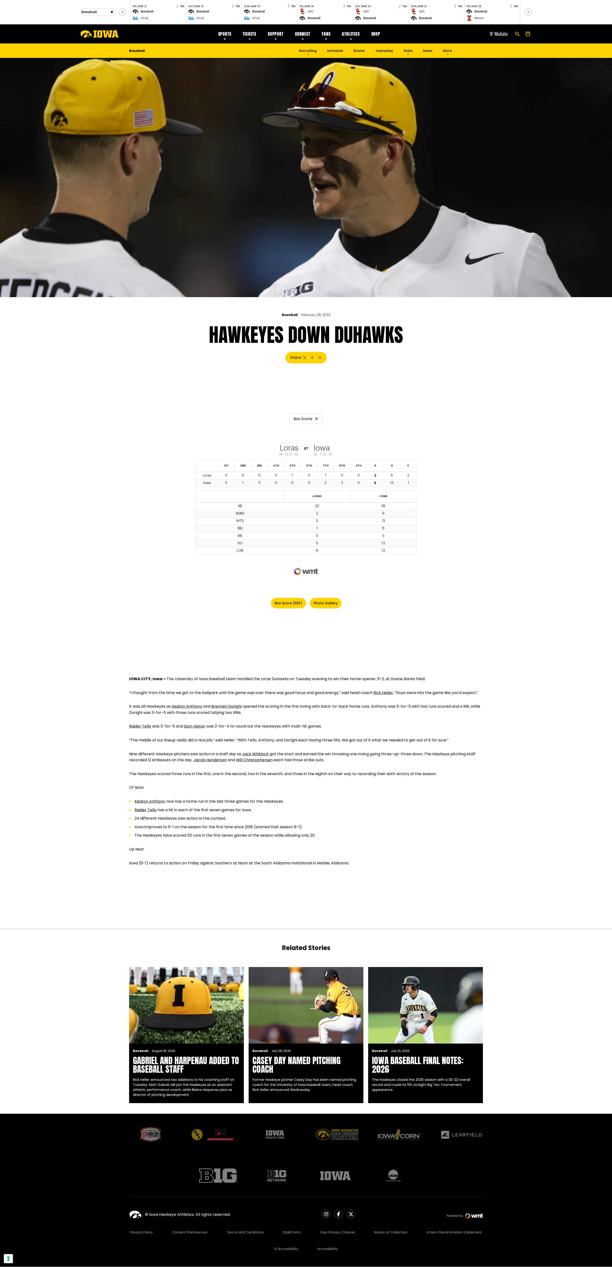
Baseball (290, 314)
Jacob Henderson (210, 760)
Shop (375, 34)
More (447, 50)
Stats (408, 50)
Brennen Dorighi (226, 706)
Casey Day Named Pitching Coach (296, 1065)
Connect (303, 34)
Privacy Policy (141, 1232)
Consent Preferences (190, 1232)
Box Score (303, 419)
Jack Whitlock (255, 754)
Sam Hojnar (194, 726)
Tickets (249, 34)
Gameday (384, 50)
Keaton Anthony (187, 706)
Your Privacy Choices (337, 1232)
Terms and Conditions (245, 1232)
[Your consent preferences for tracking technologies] (8, 1258)
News (427, 50)
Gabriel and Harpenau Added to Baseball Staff (186, 1065)
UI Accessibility (286, 1248)
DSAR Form (292, 1232)
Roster (359, 50)
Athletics (351, 34)
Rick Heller (383, 692)
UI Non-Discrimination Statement (454, 1232)
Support (276, 34)
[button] (122, 12)
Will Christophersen (254, 760)
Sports (224, 34)
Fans (326, 34)
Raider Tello (140, 726)
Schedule (335, 50)
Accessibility (327, 1248)
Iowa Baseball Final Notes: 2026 (418, 1065)
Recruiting (308, 50)
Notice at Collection (390, 1232)
